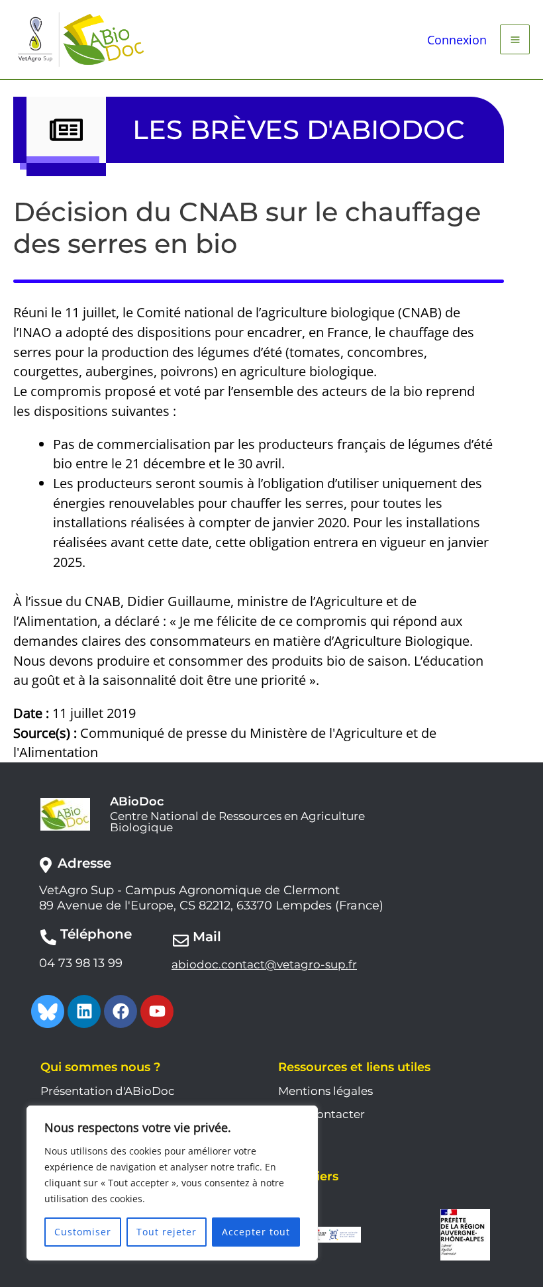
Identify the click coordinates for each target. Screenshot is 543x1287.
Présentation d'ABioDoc (107, 1091)
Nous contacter (321, 1114)
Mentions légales (325, 1091)
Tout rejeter (166, 1231)
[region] (172, 1183)
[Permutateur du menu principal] (515, 39)
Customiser (82, 1231)
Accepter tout (256, 1231)
